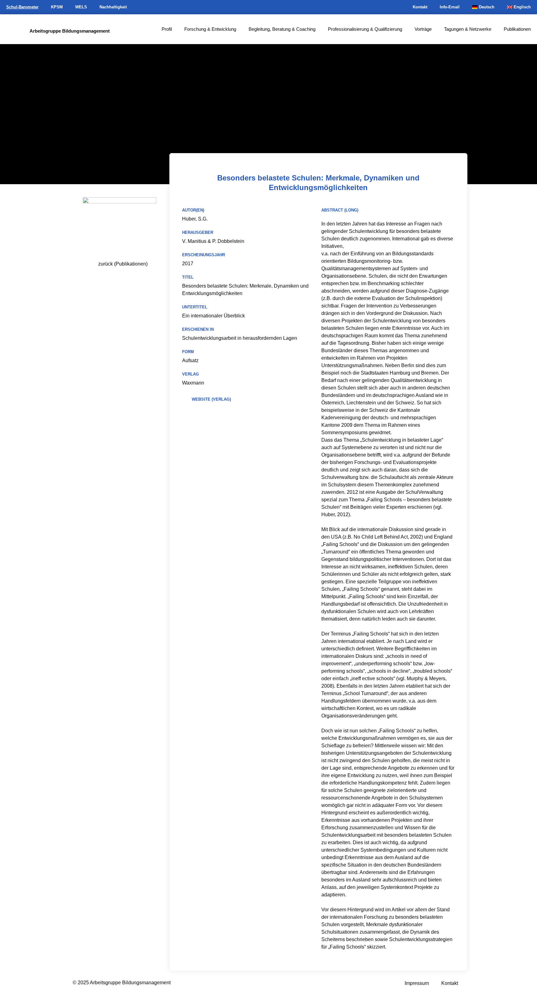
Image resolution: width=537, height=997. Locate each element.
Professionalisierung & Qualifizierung (365, 29)
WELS (81, 7)
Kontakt (420, 7)
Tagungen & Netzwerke (467, 29)
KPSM (57, 7)
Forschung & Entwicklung (210, 29)
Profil (167, 29)
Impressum (417, 983)
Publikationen (517, 29)
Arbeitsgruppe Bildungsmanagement (70, 31)
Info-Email (450, 7)
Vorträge (423, 29)
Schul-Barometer (22, 7)
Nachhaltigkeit (113, 7)
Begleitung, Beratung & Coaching (282, 29)
